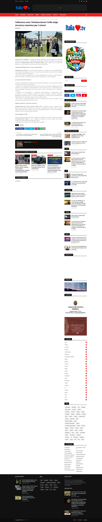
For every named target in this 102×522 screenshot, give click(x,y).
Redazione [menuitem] (30, 14)
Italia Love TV (26, 520)
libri (76, 397)
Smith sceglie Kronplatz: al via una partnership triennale (29, 480)
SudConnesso (79, 469)
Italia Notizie (79, 460)
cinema (76, 390)
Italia (77, 418)
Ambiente (74, 407)
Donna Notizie (79, 452)
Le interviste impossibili (70, 425)
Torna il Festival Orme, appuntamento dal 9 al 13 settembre (28, 498)
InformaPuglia (79, 458)
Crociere (76, 347)
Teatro (76, 383)
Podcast (76, 364)
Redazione (17, 28)
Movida (83, 425)
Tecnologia (72, 435)
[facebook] (79, 1)
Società (81, 430)
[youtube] (86, 1)
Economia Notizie (68, 453)
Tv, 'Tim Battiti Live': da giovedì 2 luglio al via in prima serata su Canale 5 (79, 183)
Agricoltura (67, 407)
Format (75, 416)
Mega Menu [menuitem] (63, 14)
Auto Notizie (67, 449)
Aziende (74, 409)
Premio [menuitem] (37, 14)
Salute (76, 371)
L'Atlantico (78, 462)
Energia (83, 414)
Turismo (76, 385)
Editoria (73, 414)
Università (76, 437)
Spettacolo (76, 375)
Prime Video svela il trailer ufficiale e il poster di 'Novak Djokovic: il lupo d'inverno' (78, 195)
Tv (76, 387)
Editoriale (78, 414)
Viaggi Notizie (79, 471)
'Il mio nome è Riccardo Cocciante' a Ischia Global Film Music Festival (78, 176)
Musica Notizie (67, 464)
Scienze (75, 373)
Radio (76, 368)
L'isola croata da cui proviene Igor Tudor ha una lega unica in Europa (78, 105)
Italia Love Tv (67, 458)
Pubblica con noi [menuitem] (46, 14)
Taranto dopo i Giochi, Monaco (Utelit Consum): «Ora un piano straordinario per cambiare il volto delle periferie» (22, 169)
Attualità (23, 19)
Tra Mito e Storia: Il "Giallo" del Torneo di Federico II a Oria (79, 142)
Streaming (76, 380)
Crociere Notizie (79, 450)
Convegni (67, 411)
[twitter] (81, 1)
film (76, 395)
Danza (83, 411)
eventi (76, 392)
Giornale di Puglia (80, 456)
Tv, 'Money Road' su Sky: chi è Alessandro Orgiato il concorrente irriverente (78, 124)
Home (16, 1)
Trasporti (79, 435)
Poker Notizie (67, 466)
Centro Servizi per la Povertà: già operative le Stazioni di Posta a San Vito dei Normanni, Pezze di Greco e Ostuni (54, 169)
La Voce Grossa (67, 460)
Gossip (66, 418)
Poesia (76, 366)
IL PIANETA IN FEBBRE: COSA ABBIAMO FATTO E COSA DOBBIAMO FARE (78, 136)
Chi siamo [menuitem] (23, 14)
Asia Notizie (67, 447)
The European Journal (69, 470)
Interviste (76, 354)
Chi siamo (21, 1)
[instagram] (84, 1)
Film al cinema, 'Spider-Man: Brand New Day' (78, 152)
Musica (76, 361)
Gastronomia (76, 352)
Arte (76, 342)
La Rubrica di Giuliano (76, 356)
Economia (67, 414)
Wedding (82, 437)
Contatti (26, 1)
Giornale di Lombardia (69, 455)
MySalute (78, 465)
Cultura (76, 349)
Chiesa (76, 344)
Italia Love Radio (68, 421)
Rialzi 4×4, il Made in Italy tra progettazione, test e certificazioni (38, 167)
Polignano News (79, 467)
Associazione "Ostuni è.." (81, 448)
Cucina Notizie (67, 451)
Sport (76, 378)
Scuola (76, 430)
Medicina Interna (68, 462)
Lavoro (77, 423)
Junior (75, 421)
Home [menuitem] (16, 14)
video (76, 399)
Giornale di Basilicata (80, 454)
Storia (77, 432)
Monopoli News (79, 463)
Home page (17, 19)
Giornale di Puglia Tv (69, 457)
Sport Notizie (67, 468)
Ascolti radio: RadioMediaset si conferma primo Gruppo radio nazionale (79, 248)
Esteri (66, 416)
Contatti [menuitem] (55, 14)
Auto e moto (67, 409)
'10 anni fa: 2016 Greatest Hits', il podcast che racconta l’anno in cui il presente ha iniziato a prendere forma (79, 240)
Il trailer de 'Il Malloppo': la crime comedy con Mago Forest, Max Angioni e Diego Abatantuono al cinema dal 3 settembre (78, 203)
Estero (70, 416)
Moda (76, 359)
